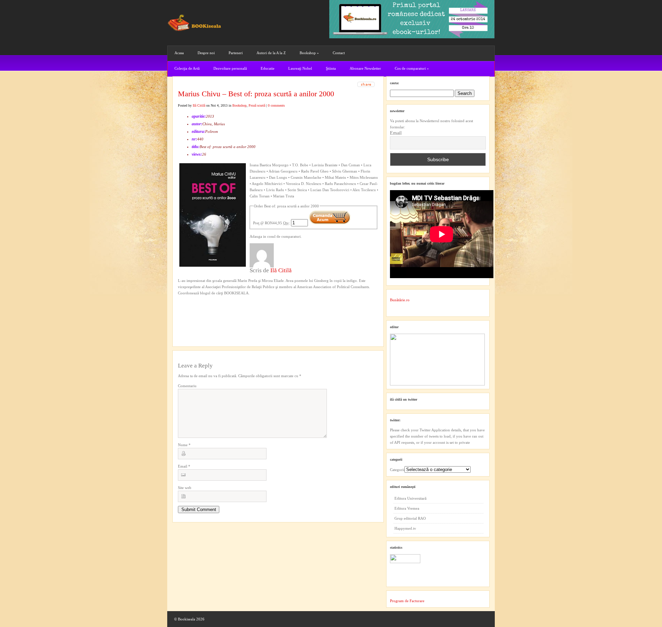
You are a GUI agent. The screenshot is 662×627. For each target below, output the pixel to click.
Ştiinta (331, 68)
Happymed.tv (405, 528)
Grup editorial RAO (410, 518)
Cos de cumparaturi (412, 68)
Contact (339, 53)
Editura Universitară (410, 498)
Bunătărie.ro (400, 300)
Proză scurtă (257, 105)
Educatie (267, 68)
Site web (184, 488)
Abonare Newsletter (365, 68)
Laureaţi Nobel (300, 68)
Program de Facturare (407, 601)
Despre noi (206, 53)
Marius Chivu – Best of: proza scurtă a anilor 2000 (256, 93)
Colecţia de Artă (187, 68)
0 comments (276, 105)
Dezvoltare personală (230, 68)
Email (184, 466)
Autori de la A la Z (271, 53)
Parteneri (236, 53)
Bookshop (309, 53)
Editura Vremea (406, 508)
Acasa (179, 53)
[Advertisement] (214, 310)
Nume (184, 445)
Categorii (397, 470)
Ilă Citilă (199, 105)
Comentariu (187, 386)
